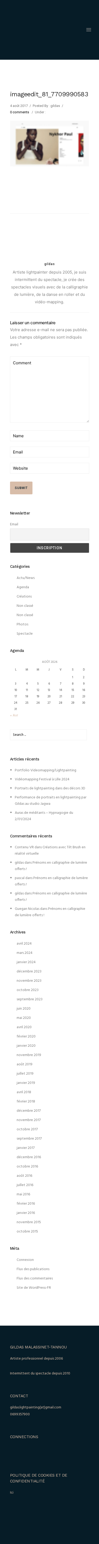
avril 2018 (24, 1092)
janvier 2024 (26, 962)
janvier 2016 (26, 1213)
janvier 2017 (26, 1148)
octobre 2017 (27, 1129)
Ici (11, 1493)
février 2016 (26, 1204)
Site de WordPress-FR (34, 1288)
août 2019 (24, 1064)
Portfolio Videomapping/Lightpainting (45, 770)
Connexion (25, 1260)
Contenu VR (24, 847)
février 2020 (26, 1036)
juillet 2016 (25, 1185)
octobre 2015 (27, 1232)
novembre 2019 (29, 1055)
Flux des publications (33, 1269)
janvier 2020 (26, 1046)
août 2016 (24, 1176)
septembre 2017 (29, 1139)
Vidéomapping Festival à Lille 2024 (42, 779)
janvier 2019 (26, 1083)
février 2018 (26, 1101)
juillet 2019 (25, 1074)
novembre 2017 (29, 1120)
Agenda (23, 587)
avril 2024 (24, 944)
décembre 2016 (29, 1157)
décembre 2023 (29, 971)
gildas (19, 863)
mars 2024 (24, 953)
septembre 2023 (30, 999)
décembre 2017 (29, 1111)
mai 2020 (24, 1018)
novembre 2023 (29, 981)
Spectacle (25, 634)
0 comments (19, 112)
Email (14, 524)
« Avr (14, 715)
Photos (22, 624)
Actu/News (26, 578)
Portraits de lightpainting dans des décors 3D (50, 788)
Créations (24, 597)
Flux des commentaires (35, 1278)
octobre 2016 (27, 1167)
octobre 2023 (28, 990)
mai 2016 (23, 1194)
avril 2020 (24, 1027)
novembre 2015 (29, 1222)
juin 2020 (24, 1009)
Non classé (25, 606)
